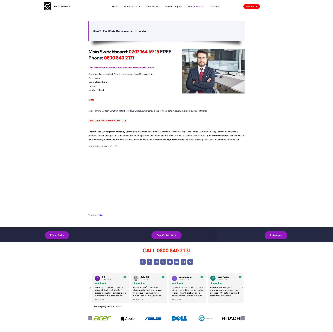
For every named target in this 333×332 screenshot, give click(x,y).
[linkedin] (176, 262)
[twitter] (149, 262)
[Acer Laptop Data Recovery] (101, 318)
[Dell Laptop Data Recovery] (179, 318)
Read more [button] (98, 299)
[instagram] (156, 262)
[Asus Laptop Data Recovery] (153, 318)
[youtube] (170, 262)
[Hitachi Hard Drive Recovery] (232, 318)
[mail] (183, 262)
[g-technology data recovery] (206, 318)
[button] (242, 288)
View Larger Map (95, 215)
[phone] (190, 262)
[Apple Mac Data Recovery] (127, 318)
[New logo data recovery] (56, 3)
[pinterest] (163, 262)
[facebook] (143, 262)
